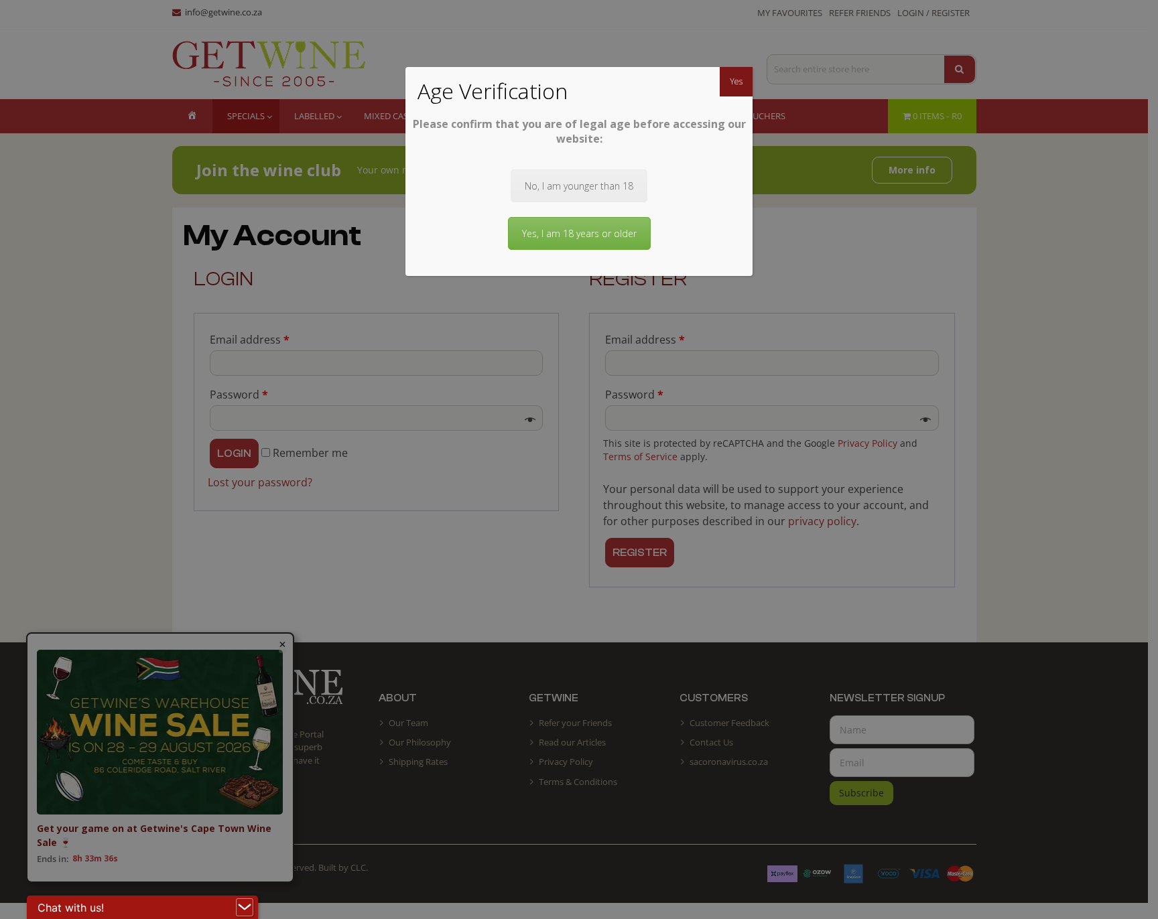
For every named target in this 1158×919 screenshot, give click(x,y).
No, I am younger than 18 (579, 186)
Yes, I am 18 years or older (579, 233)
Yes (736, 81)
